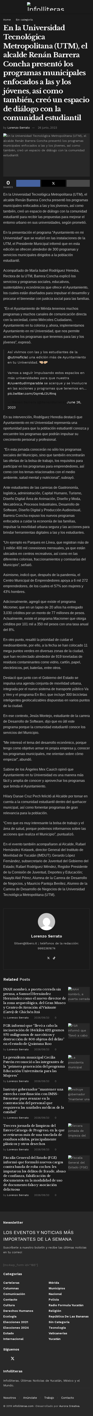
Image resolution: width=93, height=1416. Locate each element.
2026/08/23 (41, 1017)
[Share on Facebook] (28, 183)
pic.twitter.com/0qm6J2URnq (32, 393)
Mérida (54, 1282)
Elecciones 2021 (15, 1322)
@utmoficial (18, 357)
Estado (8, 1333)
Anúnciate (30, 1397)
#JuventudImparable (25, 383)
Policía (54, 1299)
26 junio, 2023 (47, 127)
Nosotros (9, 1397)
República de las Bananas (69, 1316)
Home (7, 19)
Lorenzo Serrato (18, 127)
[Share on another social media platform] (78, 183)
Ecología (9, 1316)
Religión (55, 1310)
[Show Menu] (5, 6)
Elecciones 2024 (16, 1327)
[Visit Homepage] (46, 6)
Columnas (11, 1288)
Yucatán (55, 1339)
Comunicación (14, 1294)
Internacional (13, 1339)
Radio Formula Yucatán (66, 1305)
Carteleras (11, 1282)
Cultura (9, 1305)
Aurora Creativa (69, 1406)
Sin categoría (24, 19)
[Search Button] (88, 6)
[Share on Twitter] (53, 183)
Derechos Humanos (18, 1310)
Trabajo (49, 1397)
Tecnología (57, 1327)
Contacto (10, 1299)
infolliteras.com (23, 1406)
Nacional (55, 1294)
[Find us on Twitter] (12, 1358)
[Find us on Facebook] (4, 1358)
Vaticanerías (58, 1333)
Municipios (57, 1288)
